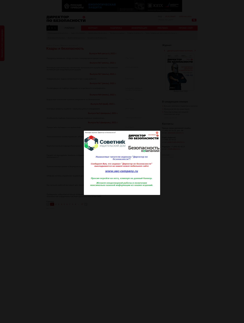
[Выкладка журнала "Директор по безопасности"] (122, 194)
